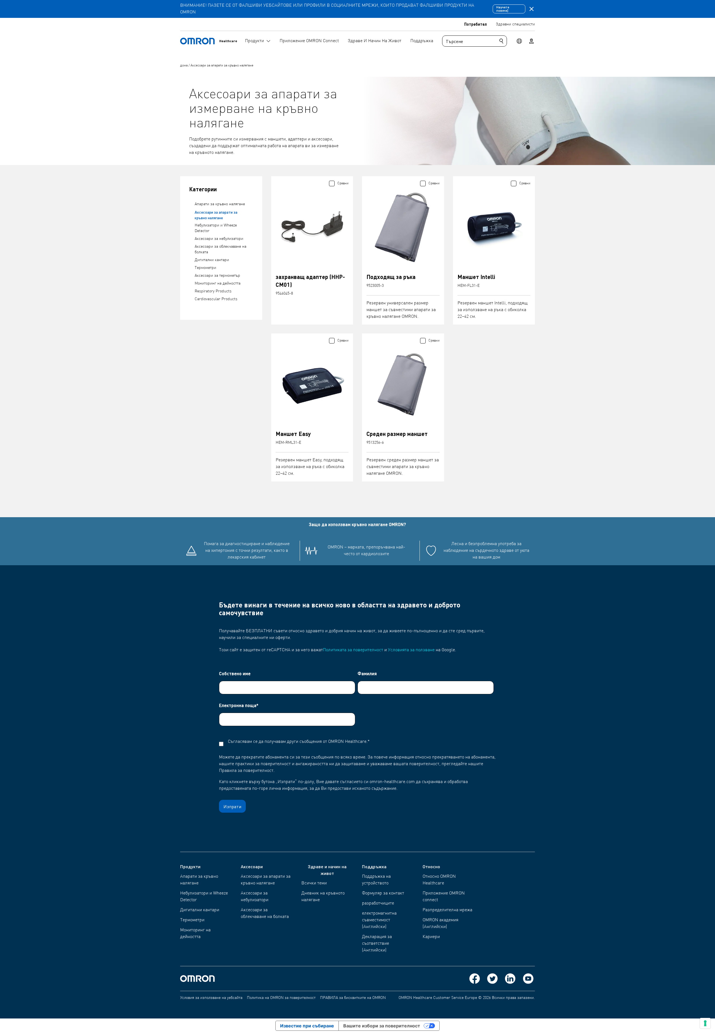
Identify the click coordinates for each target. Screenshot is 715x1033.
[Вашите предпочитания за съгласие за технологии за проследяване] (705, 1023)
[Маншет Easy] (312, 384)
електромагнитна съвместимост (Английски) (379, 920)
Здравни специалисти (515, 24)
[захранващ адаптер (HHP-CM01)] (312, 227)
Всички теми (314, 883)
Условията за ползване (411, 650)
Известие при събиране (307, 1026)
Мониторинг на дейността (217, 283)
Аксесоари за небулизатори (219, 239)
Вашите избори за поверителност (381, 1026)
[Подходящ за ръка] (403, 227)
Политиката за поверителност (353, 650)
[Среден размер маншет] (403, 384)
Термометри (205, 268)
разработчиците (378, 903)
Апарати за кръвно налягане (220, 204)
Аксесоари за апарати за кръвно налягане (221, 65)
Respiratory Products (213, 291)
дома (184, 65)
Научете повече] (502, 9)
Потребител (475, 24)
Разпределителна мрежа (447, 910)
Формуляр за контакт (383, 893)
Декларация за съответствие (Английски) (377, 944)
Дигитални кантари (212, 260)
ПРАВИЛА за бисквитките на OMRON (353, 998)
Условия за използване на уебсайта (211, 998)
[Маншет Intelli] (494, 227)
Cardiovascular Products (216, 299)
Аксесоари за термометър (217, 276)
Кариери (431, 937)
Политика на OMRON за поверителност (281, 998)
